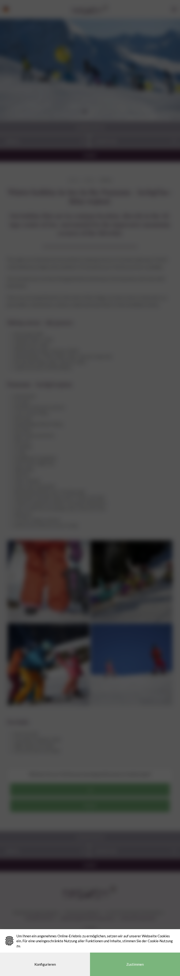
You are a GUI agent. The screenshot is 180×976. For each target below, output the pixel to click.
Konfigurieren (45, 964)
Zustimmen (135, 964)
